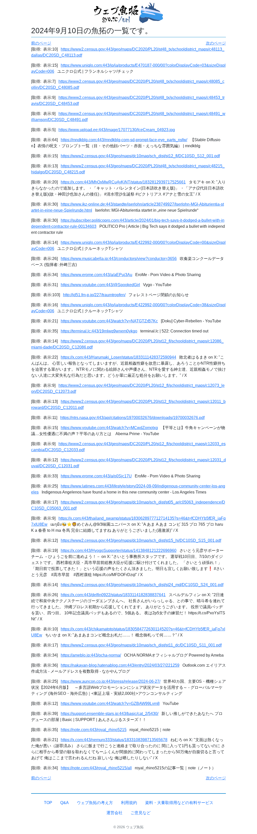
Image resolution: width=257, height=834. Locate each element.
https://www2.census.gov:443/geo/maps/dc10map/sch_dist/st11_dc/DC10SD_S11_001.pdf (141, 645)
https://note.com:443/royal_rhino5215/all (96, 768)
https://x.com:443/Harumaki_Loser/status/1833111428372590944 (118, 357)
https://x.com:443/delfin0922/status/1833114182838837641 (113, 595)
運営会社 (114, 813)
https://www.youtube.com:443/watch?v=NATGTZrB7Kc (109, 321)
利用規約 (129, 803)
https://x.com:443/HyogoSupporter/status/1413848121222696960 (118, 550)
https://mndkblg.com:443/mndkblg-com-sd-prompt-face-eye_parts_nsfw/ (124, 140)
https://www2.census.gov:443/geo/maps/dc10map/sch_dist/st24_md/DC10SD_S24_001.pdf (142, 585)
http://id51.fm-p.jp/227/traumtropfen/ (94, 295)
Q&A (64, 803)
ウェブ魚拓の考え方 (95, 803)
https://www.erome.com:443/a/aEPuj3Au (96, 275)
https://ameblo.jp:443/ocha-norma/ (91, 655)
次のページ (216, 43)
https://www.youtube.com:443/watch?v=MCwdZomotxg (109, 428)
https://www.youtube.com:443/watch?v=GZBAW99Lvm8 (110, 703)
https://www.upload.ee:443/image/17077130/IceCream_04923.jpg (116, 130)
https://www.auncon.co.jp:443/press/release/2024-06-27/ (110, 681)
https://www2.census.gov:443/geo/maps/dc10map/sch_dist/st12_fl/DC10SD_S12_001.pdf (140, 156)
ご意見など (141, 813)
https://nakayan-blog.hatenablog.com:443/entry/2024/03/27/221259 (120, 665)
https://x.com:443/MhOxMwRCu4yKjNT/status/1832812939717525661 (123, 182)
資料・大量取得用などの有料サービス (179, 803)
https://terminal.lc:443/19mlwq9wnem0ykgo (99, 331)
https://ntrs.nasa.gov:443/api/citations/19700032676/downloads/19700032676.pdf (132, 417)
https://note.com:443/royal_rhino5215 (93, 730)
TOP (48, 803)
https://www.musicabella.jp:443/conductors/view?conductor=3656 (119, 258)
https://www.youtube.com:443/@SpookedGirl (100, 285)
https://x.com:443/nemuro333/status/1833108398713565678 (114, 740)
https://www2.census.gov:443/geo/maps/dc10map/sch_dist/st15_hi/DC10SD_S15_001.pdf (141, 540)
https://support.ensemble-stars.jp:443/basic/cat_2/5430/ (109, 713)
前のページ (41, 43)
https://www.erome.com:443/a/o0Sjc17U (96, 476)
